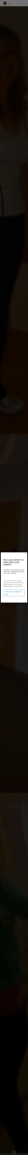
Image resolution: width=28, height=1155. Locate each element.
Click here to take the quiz (13, 593)
